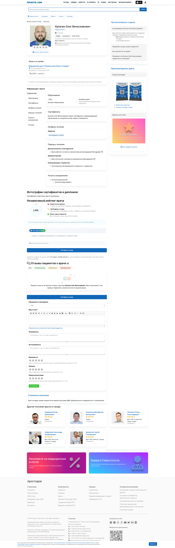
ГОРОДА (66, 2)
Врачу (60, 496)
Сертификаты (33, 103)
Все (30, 268)
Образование (33, 98)
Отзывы (31, 125)
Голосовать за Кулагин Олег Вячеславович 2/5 (33, 360)
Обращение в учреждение (38, 302)
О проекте (31, 490)
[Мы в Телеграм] (135, 523)
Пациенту (61, 490)
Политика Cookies (126, 510)
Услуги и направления (33, 119)
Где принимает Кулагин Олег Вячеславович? (127, 28)
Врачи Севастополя (34, 21)
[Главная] (34, 2)
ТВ (98, 2)
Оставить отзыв (67, 250)
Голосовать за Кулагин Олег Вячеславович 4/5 (38, 360)
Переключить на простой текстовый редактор (46, 328)
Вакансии (31, 502)
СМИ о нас (31, 496)
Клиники (45, 16)
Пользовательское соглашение (131, 501)
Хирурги (46, 21)
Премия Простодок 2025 (67, 499)
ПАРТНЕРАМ (112, 2)
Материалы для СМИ (35, 499)
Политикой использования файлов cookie (83, 542)
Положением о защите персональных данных (29, 544)
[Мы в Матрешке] (132, 523)
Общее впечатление (36, 375)
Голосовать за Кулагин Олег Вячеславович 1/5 (30, 360)
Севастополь (33, 16)
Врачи (53, 16)
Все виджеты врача (129, 147)
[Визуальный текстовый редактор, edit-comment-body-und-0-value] (67, 319)
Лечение (69, 16)
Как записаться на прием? (121, 51)
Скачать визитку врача (41, 52)
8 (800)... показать (37, 73)
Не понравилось (35, 345)
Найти (143, 9)
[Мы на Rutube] (114, 523)
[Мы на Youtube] (125, 523)
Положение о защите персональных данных (133, 491)
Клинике (61, 493)
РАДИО (103, 2)
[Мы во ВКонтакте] (111, 523)
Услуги (61, 16)
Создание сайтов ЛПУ (66, 502)
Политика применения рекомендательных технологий (131, 505)
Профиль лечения (34, 108)
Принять (153, 544)
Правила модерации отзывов (100, 496)
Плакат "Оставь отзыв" (124, 107)
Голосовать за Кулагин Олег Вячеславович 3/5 (36, 360)
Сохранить (34, 386)
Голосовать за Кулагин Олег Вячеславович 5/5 (41, 360)
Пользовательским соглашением (62, 542)
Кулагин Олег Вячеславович (72, 26)
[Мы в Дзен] (121, 523)
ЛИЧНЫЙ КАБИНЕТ (125, 2)
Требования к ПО (95, 499)
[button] (31, 313)
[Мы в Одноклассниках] (118, 523)
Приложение (93, 493)
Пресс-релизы (32, 493)
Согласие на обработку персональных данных (128, 497)
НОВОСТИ (81, 2)
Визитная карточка (123, 105)
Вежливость (33, 357)
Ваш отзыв (33, 310)
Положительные (40, 268)
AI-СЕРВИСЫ (91, 2)
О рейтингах (93, 490)
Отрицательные (65, 268)
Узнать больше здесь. (88, 222)
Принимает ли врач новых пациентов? (125, 47)
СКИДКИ (74, 2)
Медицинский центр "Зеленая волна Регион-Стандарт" (49, 66)
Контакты (31, 505)
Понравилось (34, 332)
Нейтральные (53, 268)
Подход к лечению (35, 113)
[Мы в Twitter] (128, 523)
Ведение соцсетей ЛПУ (66, 505)
